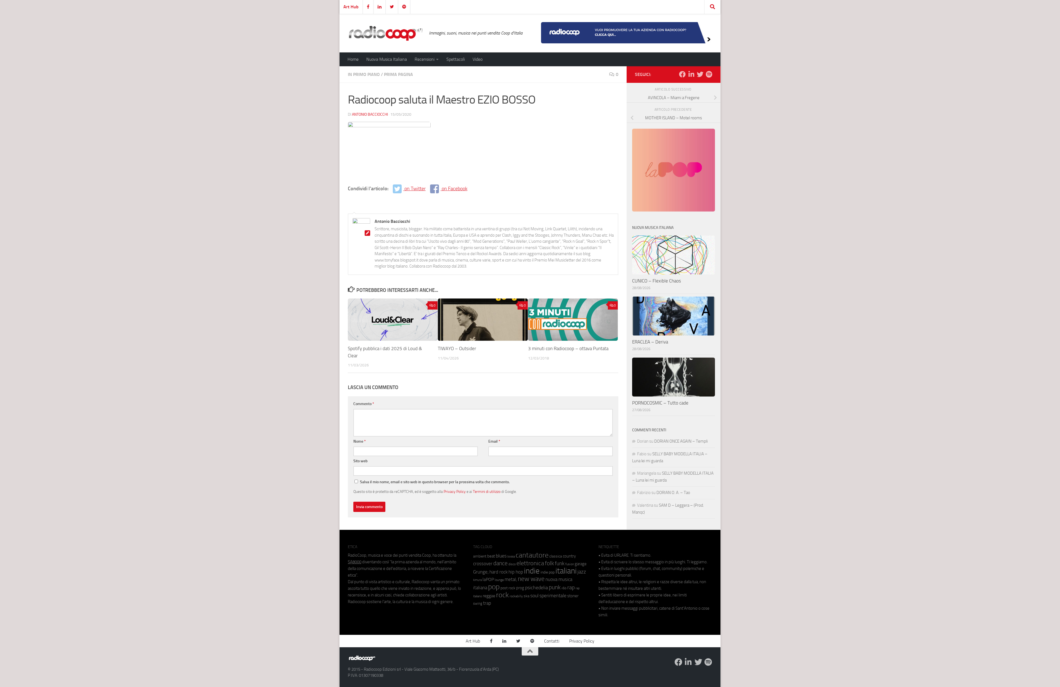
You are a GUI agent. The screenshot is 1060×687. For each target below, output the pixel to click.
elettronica (530, 563)
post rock (507, 588)
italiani (566, 571)
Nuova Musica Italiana (386, 59)
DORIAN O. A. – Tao (673, 492)
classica (555, 556)
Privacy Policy (455, 491)
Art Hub (351, 6)
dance (500, 563)
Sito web (360, 461)
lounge (499, 580)
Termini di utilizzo (486, 491)
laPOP (488, 579)
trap (487, 603)
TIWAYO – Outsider (457, 348)
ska (526, 596)
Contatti (551, 641)
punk (555, 587)
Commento (363, 403)
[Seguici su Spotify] (709, 74)
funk (560, 564)
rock (502, 595)
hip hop (515, 572)
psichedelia (536, 588)
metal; (511, 579)
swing (477, 603)
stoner (573, 595)
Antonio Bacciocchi (370, 114)
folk (549, 563)
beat (491, 556)
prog (520, 587)
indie (532, 570)
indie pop (547, 572)
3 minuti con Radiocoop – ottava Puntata (568, 348)
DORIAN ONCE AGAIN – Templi (681, 441)
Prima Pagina (398, 74)
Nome (359, 441)
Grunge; (481, 572)
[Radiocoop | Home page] (385, 33)
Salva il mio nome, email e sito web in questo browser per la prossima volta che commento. (435, 482)
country (569, 556)
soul (534, 596)
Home (353, 59)
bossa (511, 556)
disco (512, 564)
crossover (482, 563)
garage (581, 563)
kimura (477, 580)
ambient (479, 556)
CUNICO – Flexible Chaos (656, 281)
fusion (569, 564)
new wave (531, 579)
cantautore (532, 555)
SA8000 (354, 561)
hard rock (498, 572)
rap (571, 587)
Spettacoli (455, 59)
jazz (581, 572)
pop (494, 586)
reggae (489, 595)
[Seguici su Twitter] (700, 74)
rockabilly (516, 596)
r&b (563, 588)
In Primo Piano (364, 74)
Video (478, 59)
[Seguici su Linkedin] (691, 74)
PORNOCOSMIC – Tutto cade (660, 403)
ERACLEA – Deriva (650, 342)
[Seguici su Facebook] (682, 74)
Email (494, 441)
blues (501, 556)
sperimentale (552, 596)
